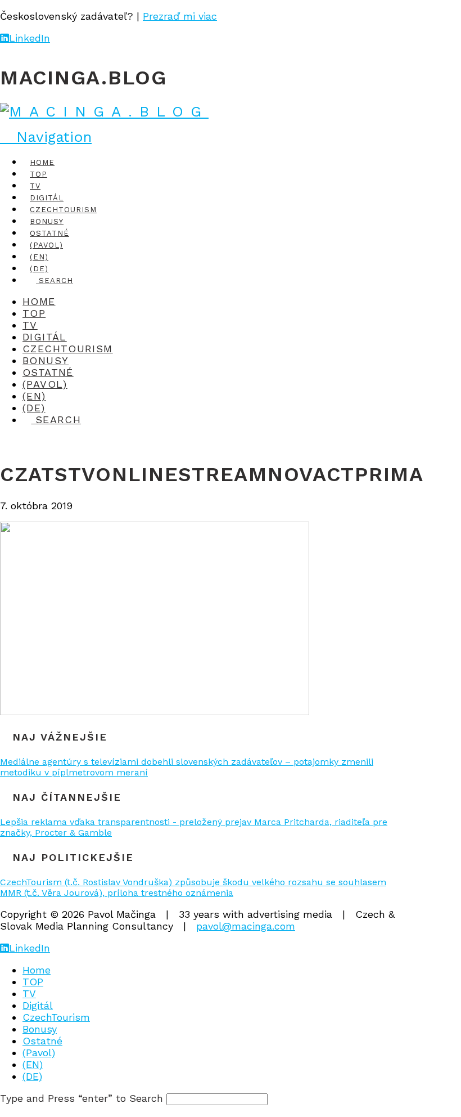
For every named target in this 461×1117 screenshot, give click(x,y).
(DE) (32, 1076)
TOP (32, 982)
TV (29, 993)
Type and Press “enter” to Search (81, 1098)
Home (36, 970)
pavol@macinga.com (245, 926)
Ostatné (42, 1041)
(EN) (32, 1064)
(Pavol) (38, 1052)
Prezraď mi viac (180, 16)
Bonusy (39, 1029)
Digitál (37, 1005)
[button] (46, 136)
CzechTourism (56, 1017)
